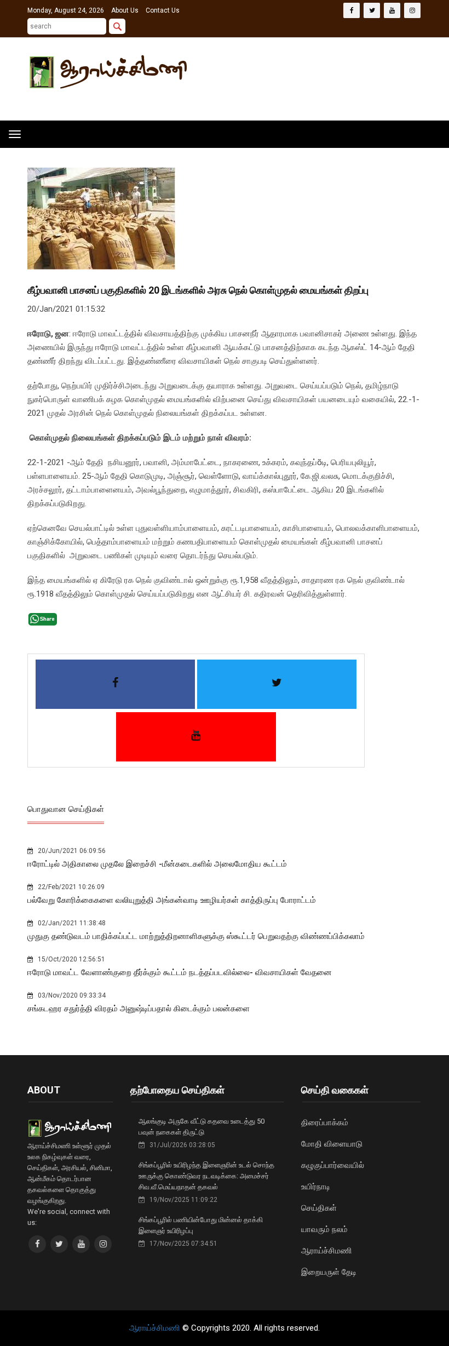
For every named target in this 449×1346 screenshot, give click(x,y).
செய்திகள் (319, 1208)
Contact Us (163, 10)
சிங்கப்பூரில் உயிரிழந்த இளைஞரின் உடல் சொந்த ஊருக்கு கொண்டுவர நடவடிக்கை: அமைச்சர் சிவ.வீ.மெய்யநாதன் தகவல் (206, 1176)
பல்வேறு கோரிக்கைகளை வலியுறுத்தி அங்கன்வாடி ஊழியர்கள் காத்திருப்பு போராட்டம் (171, 900)
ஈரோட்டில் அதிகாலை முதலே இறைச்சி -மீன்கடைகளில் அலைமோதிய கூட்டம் (157, 864)
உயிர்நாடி (315, 1187)
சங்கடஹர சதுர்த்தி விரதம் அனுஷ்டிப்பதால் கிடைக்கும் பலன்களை (138, 1008)
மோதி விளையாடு (331, 1144)
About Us (125, 10)
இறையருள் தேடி (328, 1272)
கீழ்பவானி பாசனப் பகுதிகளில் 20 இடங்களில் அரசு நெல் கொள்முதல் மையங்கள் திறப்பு (198, 290)
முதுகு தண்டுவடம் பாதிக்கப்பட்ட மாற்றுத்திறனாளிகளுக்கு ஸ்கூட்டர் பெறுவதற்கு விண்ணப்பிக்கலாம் (196, 936)
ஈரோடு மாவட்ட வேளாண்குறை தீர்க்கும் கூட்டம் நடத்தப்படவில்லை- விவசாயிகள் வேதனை (179, 972)
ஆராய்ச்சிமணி (326, 1251)
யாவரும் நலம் (324, 1229)
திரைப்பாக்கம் (324, 1122)
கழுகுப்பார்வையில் (332, 1165)
